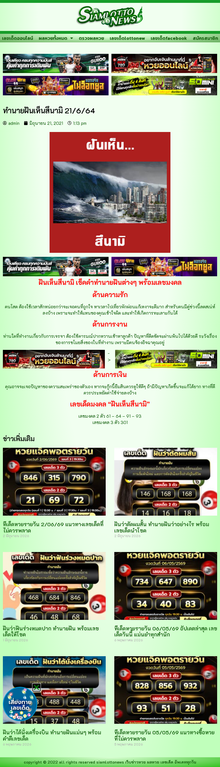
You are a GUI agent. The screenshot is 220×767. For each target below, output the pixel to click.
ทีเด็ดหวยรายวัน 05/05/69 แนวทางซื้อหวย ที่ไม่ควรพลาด (164, 735)
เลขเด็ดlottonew (127, 38)
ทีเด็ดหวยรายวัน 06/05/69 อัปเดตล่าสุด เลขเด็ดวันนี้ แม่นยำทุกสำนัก (165, 631)
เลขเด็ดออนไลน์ (17, 38)
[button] (36, 687)
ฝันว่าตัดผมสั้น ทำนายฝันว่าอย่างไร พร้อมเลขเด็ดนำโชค (161, 527)
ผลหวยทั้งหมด (53, 38)
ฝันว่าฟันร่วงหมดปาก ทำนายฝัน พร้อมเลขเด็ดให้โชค (51, 631)
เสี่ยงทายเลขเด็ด (20, 705)
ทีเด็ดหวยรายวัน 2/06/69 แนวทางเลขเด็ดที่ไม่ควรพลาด (53, 527)
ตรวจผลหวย (91, 38)
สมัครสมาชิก (205, 38)
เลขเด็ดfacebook (169, 38)
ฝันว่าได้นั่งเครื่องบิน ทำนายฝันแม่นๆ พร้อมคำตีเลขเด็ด (52, 735)
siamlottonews (110, 762)
